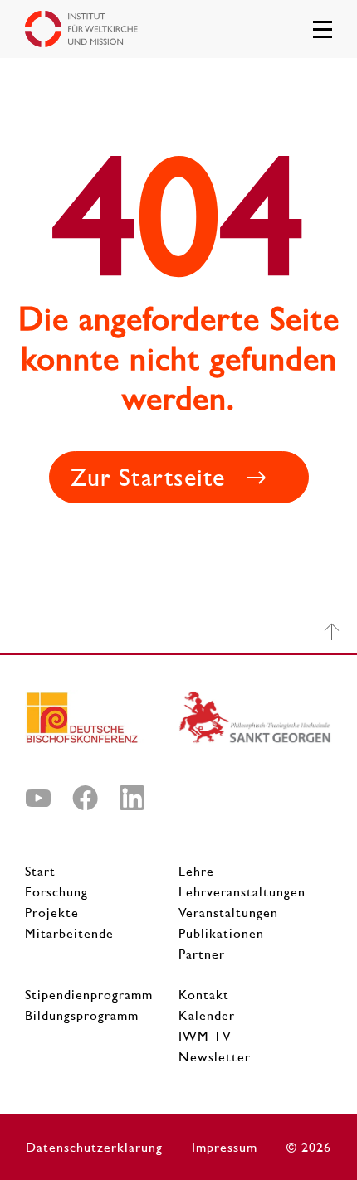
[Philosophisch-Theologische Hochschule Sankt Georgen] (255, 724)
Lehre (196, 871)
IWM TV (205, 1036)
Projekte (52, 912)
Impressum (224, 1147)
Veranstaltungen (228, 912)
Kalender (206, 1015)
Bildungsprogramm (82, 1015)
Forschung (56, 892)
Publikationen (221, 933)
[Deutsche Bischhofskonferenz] (101, 724)
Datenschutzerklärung (94, 1147)
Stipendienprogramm (89, 995)
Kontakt (203, 995)
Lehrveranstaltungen (242, 892)
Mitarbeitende (69, 933)
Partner (201, 954)
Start (40, 871)
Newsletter (214, 1057)
